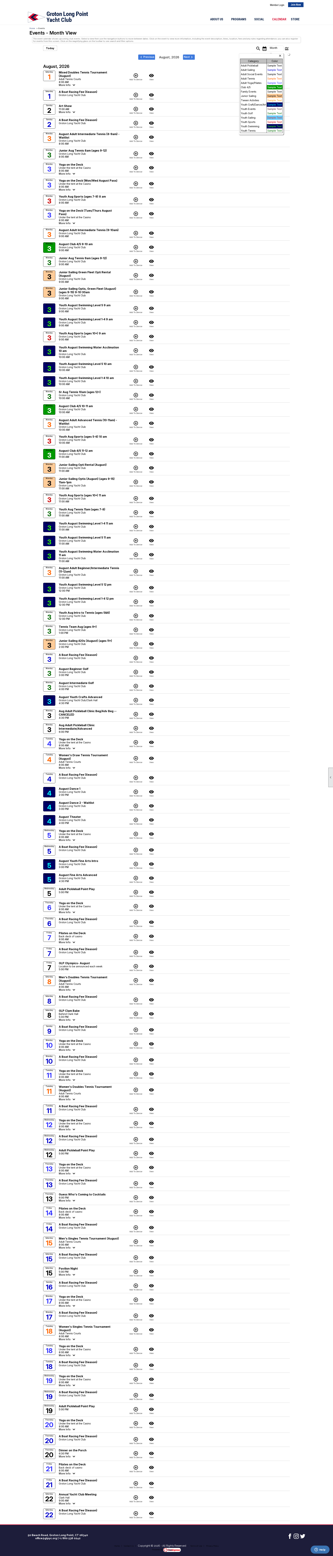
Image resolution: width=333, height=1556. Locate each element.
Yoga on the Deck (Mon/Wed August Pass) (88, 180)
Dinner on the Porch (73, 1450)
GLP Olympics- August (74, 963)
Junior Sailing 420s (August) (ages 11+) (85, 641)
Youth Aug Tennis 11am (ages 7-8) (82, 509)
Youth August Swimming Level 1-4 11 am (86, 523)
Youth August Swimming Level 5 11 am (85, 537)
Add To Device (135, 77)
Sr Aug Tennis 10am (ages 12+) (80, 392)
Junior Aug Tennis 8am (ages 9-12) (83, 150)
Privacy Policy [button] (212, 1546)
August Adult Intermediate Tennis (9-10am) (89, 230)
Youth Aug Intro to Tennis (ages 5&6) (84, 612)
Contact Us (129, 1546)
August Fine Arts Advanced (78, 875)
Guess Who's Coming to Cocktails (82, 1194)
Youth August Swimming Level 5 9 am (84, 305)
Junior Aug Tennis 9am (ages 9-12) (83, 258)
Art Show (65, 106)
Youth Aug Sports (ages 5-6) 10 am (83, 436)
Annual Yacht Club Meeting (77, 1494)
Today (50, 48)
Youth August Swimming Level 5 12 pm (85, 584)
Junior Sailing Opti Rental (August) (83, 464)
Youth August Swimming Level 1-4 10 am (86, 378)
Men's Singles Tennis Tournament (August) (89, 1238)
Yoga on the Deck (71, 164)
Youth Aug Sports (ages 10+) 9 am (82, 333)
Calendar (279, 19)
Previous (146, 57)
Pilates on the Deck (72, 933)
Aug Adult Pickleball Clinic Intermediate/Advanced (77, 726)
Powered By (157, 1550)
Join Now (296, 4)
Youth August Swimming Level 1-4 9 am (86, 319)
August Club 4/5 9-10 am (76, 244)
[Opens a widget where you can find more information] (320, 1550)
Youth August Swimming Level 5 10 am (85, 364)
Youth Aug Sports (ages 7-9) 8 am (82, 196)
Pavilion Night (68, 1268)
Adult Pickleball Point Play (77, 889)
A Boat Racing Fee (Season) (78, 92)
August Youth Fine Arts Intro (78, 861)
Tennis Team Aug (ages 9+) (78, 626)
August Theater (70, 817)
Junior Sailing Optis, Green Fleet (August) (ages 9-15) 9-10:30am (87, 290)
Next (189, 57)
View (151, 77)
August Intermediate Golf (76, 683)
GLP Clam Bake (69, 1010)
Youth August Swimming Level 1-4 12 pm (86, 598)
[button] (218, 19)
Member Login (277, 5)
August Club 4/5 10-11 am (76, 406)
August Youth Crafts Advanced (80, 697)
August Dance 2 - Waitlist (76, 802)
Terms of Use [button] (196, 1546)
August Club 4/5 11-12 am (76, 450)
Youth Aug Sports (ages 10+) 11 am (82, 495)
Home (32, 28)
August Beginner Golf (73, 669)
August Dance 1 (69, 788)
